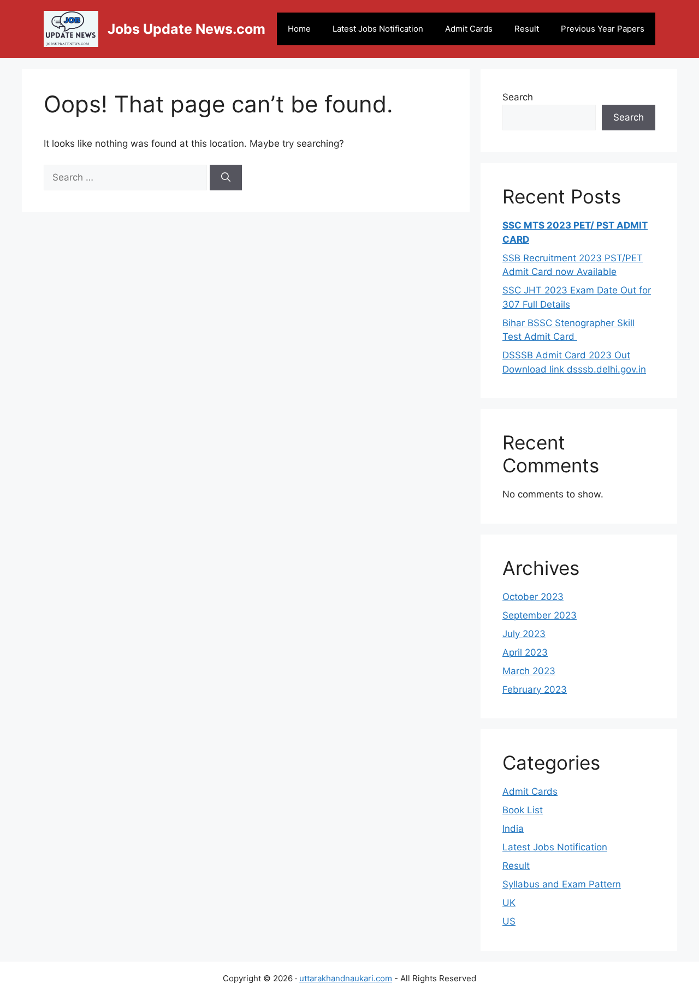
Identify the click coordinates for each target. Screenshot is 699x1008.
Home (299, 28)
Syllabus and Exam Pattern (561, 884)
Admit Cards (469, 28)
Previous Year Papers (602, 28)
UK (509, 902)
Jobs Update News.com (186, 29)
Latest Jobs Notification (378, 28)
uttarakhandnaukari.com (345, 978)
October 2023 (533, 596)
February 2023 (534, 689)
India (513, 828)
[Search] (226, 178)
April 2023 (525, 652)
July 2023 (524, 633)
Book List (522, 810)
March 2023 (528, 670)
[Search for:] (127, 177)
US (509, 921)
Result (526, 28)
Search (517, 97)
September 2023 (539, 615)
